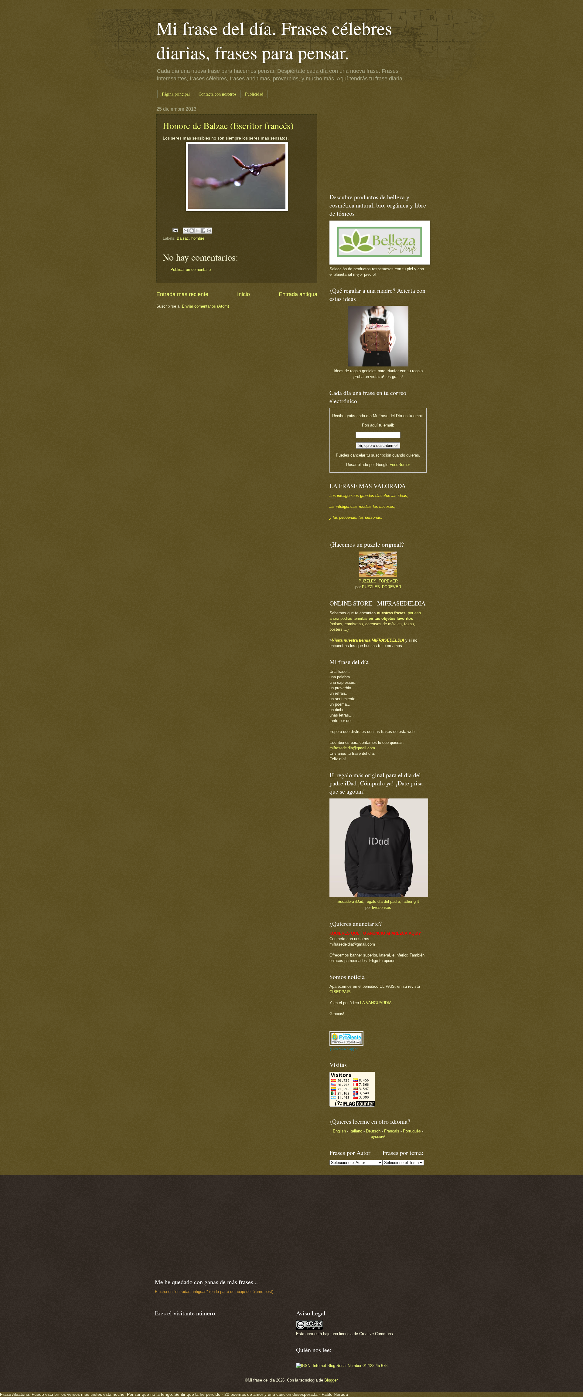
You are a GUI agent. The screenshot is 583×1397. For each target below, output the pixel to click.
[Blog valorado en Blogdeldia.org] (346, 1038)
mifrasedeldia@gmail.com (352, 748)
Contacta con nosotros (217, 94)
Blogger (330, 1380)
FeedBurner (400, 464)
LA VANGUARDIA (376, 1003)
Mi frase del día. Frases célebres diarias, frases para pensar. (274, 40)
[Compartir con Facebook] (203, 231)
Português (412, 1131)
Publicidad (254, 94)
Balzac (183, 238)
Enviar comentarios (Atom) (205, 306)
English (339, 1131)
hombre (197, 238)
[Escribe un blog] (192, 231)
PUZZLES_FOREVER (378, 581)
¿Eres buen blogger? (344, 1049)
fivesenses (381, 907)
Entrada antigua (298, 294)
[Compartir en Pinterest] (209, 231)
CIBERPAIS (340, 992)
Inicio (243, 294)
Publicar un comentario (190, 269)
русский (378, 1136)
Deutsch (373, 1131)
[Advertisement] (367, 144)
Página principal (176, 94)
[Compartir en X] (197, 231)
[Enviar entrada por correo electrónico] (175, 230)
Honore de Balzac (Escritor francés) (228, 125)
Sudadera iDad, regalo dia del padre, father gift (378, 901)
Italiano (355, 1131)
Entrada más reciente (182, 294)
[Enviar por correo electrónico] (186, 231)
